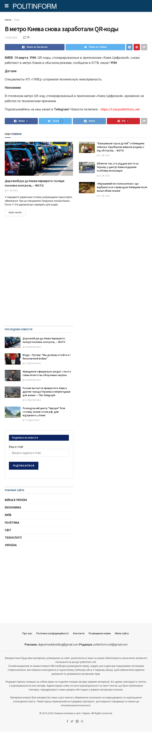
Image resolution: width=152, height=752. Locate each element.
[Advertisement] (39, 581)
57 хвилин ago (32, 400)
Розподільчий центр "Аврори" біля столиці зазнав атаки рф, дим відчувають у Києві (44, 412)
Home (8, 20)
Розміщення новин (100, 633)
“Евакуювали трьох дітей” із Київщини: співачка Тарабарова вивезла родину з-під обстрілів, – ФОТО (121, 147)
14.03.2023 (11, 37)
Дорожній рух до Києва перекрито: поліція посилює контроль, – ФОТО (44, 340)
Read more (15, 212)
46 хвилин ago (32, 380)
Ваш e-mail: (16, 446)
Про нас (27, 633)
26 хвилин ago (32, 347)
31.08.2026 (12, 190)
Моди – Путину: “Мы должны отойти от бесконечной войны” (47, 356)
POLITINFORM (34, 6)
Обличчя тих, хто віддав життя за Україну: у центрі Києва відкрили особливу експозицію (118, 167)
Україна (11, 545)
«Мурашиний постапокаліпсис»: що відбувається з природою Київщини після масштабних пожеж (122, 187)
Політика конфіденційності (52, 633)
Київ (16, 20)
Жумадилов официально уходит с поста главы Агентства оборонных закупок (47, 373)
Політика (12, 522)
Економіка (13, 507)
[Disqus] (76, 275)
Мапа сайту (122, 633)
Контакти (79, 633)
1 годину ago (32, 420)
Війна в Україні (16, 500)
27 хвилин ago (32, 363)
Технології (13, 537)
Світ (8, 530)
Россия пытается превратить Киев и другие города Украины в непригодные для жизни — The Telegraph (46, 391)
